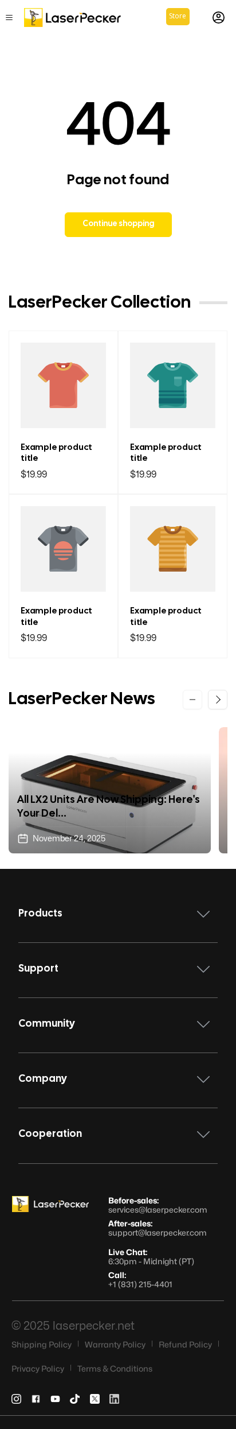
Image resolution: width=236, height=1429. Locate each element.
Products (40, 914)
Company (42, 1079)
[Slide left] (192, 699)
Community (46, 1024)
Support (38, 969)
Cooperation (50, 1134)
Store (177, 16)
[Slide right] (217, 699)
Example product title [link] (56, 453)
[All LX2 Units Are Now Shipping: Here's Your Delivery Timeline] (110, 790)
